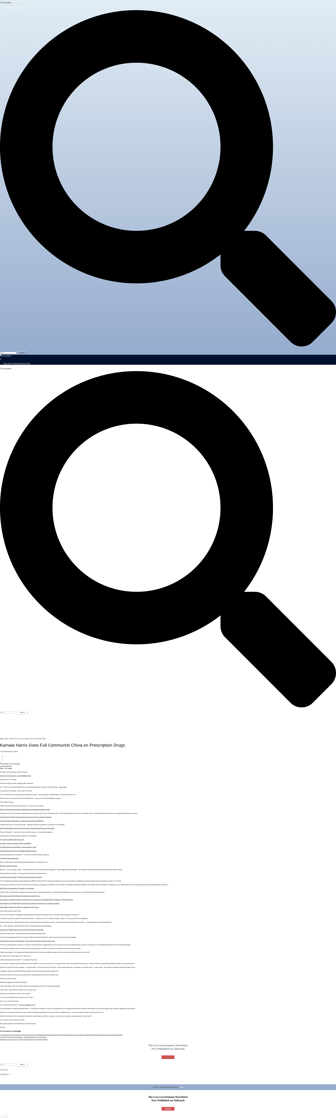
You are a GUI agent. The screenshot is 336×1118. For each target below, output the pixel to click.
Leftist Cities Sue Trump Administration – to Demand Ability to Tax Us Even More (23, 1037)
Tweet (9, 982)
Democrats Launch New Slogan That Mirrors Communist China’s (20, 896)
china (7, 1035)
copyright (21, 1035)
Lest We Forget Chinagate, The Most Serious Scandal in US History (21, 877)
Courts (26, 1035)
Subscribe (168, 1057)
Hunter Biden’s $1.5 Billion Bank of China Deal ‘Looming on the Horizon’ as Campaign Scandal (29, 903)
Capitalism (3, 1035)
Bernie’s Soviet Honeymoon (8, 866)
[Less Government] (30, 2)
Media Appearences (18, 7)
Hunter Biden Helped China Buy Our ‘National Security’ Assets (19, 907)
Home (5, 7)
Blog (25, 7)
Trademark (119, 1035)
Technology (113, 1035)
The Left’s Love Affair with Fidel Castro (12, 839)
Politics (94, 1035)
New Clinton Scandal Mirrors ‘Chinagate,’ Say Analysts (17, 888)
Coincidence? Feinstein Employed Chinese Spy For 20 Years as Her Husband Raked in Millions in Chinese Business (36, 899)
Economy (30, 1035)
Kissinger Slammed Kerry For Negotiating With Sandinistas (18, 851)
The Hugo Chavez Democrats (9, 858)
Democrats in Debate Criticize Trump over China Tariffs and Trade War (21, 930)
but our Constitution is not (27, 1005)
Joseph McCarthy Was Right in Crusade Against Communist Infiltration (22, 821)
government (36, 1035)
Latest (16, 751)
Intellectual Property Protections (59, 1035)
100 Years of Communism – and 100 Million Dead (15, 776)
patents (86, 1035)
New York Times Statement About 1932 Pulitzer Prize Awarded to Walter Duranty (25, 809)
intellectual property (45, 1035)
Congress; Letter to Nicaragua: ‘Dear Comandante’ (15, 843)
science (108, 1035)
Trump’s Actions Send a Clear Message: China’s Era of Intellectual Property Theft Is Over (27, 941)
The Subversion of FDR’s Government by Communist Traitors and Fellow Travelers (25, 817)
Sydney (181, 1087)
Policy (90, 1035)
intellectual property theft (75, 1035)
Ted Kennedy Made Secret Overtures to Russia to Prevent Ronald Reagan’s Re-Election (27, 828)
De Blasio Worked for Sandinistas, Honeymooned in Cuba (18, 847)
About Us (10, 7)
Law (83, 1035)
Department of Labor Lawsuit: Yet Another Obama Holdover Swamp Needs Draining (23, 1039)
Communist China (14, 1035)
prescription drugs (101, 1035)
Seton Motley (4, 751)
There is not (62, 787)
